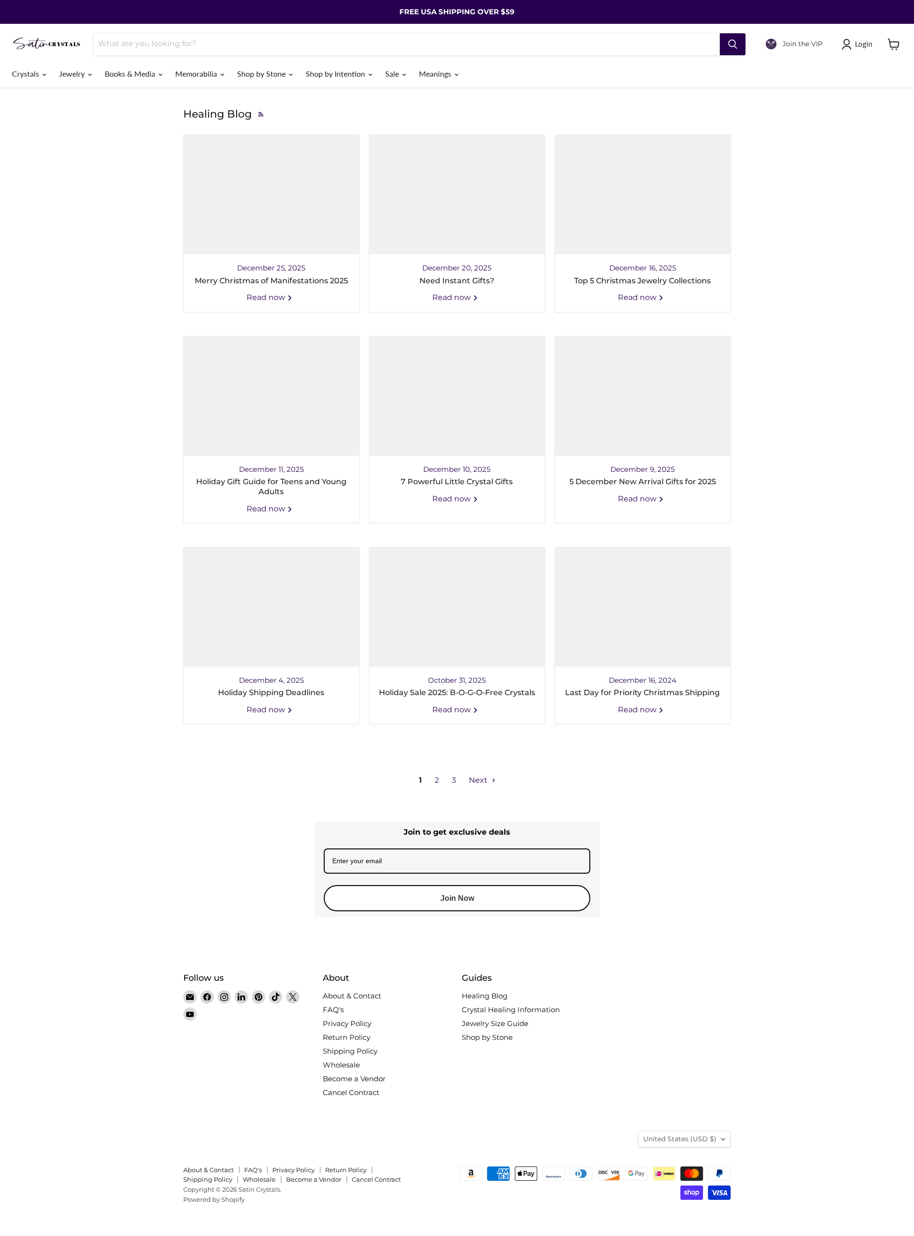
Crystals (26, 73)
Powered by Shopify (214, 1199)
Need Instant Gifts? (456, 280)
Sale (393, 73)
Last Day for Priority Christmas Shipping (642, 692)
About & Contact (352, 995)
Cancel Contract (351, 1092)
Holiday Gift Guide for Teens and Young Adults (271, 486)
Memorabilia (197, 73)
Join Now (457, 898)
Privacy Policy (347, 1023)
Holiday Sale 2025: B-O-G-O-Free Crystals (457, 692)
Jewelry (73, 73)
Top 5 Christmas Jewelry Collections (642, 280)
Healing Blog (484, 995)
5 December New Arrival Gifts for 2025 (642, 481)
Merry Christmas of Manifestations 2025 (271, 280)
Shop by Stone (262, 73)
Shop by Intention (336, 73)
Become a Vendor (354, 1078)
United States (679, 1139)
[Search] (732, 44)
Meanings (436, 73)
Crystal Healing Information (511, 1009)
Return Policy (346, 1037)
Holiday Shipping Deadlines (271, 692)
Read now (267, 297)
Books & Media (131, 73)
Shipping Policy (350, 1051)
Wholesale (341, 1064)
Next (479, 780)
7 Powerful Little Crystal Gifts (457, 481)
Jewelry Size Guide (495, 1023)
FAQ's (333, 1009)
